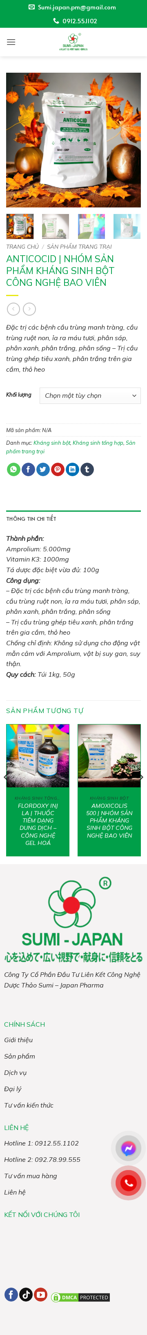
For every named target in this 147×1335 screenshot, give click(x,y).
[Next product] (13, 309)
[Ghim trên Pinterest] (58, 470)
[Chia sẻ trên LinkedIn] (72, 470)
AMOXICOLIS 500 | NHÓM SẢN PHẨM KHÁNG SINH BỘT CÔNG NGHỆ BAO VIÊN (109, 820)
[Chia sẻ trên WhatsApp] (13, 470)
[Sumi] (73, 42)
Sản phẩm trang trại (79, 246)
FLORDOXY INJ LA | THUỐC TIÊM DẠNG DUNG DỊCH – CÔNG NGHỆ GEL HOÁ (38, 824)
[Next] (127, 140)
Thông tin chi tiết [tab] (31, 518)
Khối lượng (18, 395)
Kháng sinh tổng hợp (98, 442)
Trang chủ (22, 246)
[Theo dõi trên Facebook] (11, 1295)
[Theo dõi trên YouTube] (40, 1295)
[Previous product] (29, 309)
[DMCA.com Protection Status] (80, 1297)
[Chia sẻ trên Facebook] (28, 470)
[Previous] (19, 140)
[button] (11, 42)
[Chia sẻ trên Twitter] (43, 470)
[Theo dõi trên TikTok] (26, 1295)
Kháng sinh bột (51, 442)
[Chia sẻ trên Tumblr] (87, 470)
